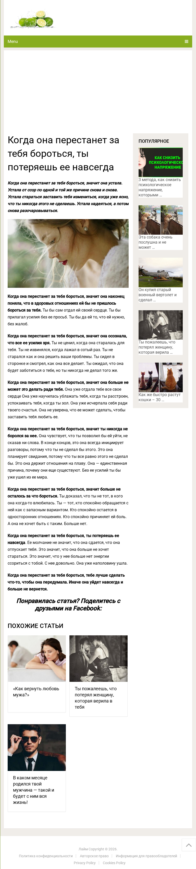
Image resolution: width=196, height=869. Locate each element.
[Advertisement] (98, 95)
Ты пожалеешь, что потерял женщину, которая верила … (157, 347)
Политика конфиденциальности (46, 856)
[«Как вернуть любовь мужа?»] (37, 658)
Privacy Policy (85, 863)
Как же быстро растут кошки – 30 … (160, 397)
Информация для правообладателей (146, 856)
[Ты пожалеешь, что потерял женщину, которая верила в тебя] (98, 658)
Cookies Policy (114, 863)
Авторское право (94, 856)
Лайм (83, 849)
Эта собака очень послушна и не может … (156, 242)
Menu (13, 41)
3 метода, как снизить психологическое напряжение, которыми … (160, 187)
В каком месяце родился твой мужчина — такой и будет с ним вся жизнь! (33, 790)
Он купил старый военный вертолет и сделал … (158, 294)
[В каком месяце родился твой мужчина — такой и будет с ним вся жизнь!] (37, 747)
